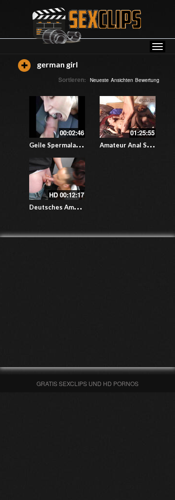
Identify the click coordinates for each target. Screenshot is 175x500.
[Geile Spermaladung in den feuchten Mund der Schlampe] (57, 117)
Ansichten (122, 80)
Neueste (99, 80)
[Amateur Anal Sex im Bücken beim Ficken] (128, 117)
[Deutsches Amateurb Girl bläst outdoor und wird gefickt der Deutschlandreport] (57, 178)
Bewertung (147, 80)
